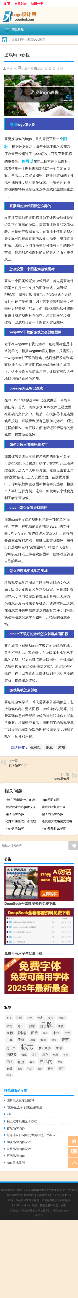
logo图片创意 (51, 799)
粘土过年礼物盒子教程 (22, 1121)
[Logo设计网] (39, 15)
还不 (61, 1068)
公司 (9, 1026)
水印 (59, 1048)
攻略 (32, 1040)
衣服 (9, 1068)
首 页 (6, 3)
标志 (27, 1046)
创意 (32, 1025)
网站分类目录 (68, 1189)
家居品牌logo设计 (19, 1148)
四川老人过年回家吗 (20, 1100)
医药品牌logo (16, 1155)
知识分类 (37, 3)
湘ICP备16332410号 (59, 1195)
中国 (19, 1017)
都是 (9, 1075)
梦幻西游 (45, 1048)
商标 (9, 1032)
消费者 (11, 1054)
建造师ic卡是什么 (53, 807)
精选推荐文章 (14, 1195)
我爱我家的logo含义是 (21, 807)
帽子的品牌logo (52, 814)
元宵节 (62, 1017)
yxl (15, 68)
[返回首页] (73, 1141)
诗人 (29, 1068)
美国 (31, 1062)
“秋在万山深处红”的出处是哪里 (23, 799)
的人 (9, 1061)
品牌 (46, 1024)
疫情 (65, 1054)
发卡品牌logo (18, 765)
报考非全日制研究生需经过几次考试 (31, 1135)
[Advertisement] (39, 1259)
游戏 (13, 124)
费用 (40, 1068)
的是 (21, 1062)
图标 (49, 747)
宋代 (56, 1032)
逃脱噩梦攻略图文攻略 (57, 821)
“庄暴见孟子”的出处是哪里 (24, 1107)
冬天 (20, 1026)
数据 (43, 1040)
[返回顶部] (73, 1162)
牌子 (34, 1055)
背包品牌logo (16, 1128)
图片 (34, 1032)
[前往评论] (73, 1151)
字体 (45, 1033)
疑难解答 (41, 1195)
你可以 (27, 161)
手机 (21, 1039)
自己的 (45, 1061)
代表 (40, 1018)
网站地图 (29, 1195)
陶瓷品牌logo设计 (19, 1142)
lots (9, 1114)
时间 (54, 1040)
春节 (65, 1039)
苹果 (60, 1062)
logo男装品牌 (15, 828)
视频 (19, 1068)
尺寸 (67, 1033)
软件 (50, 1068)
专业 (8, 1017)
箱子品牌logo (15, 814)
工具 (9, 1040)
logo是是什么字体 (54, 828)
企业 (50, 1017)
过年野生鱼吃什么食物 (21, 821)
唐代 (61, 1026)
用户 (45, 1054)
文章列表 (21, 3)
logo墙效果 (61, 778)
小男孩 (39, 1215)
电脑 (55, 1054)
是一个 (11, 1048)
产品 (29, 1017)
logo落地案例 (16, 1162)
